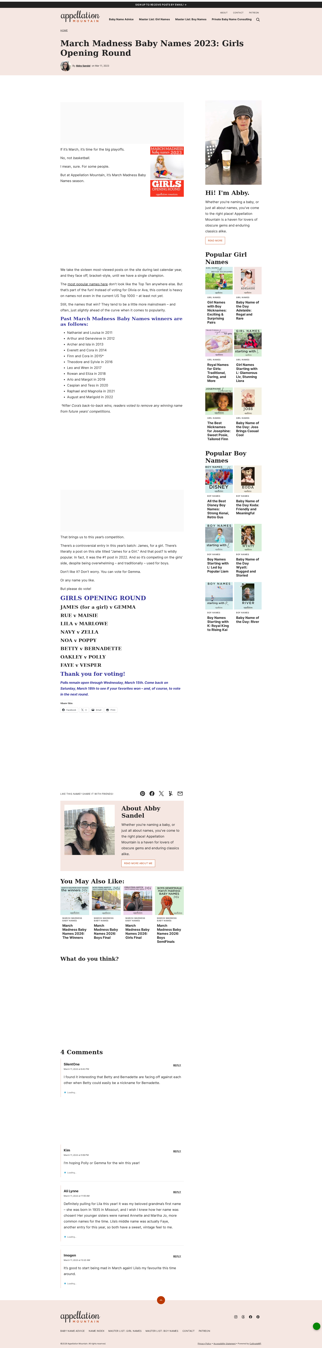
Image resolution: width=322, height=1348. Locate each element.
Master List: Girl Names (154, 19)
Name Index (96, 1330)
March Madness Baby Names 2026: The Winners (74, 932)
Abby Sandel (83, 65)
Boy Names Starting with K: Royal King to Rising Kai (218, 624)
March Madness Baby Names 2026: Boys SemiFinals (169, 934)
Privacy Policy (204, 1343)
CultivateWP (255, 1343)
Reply (177, 1065)
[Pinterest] (258, 1317)
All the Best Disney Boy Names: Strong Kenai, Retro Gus (218, 509)
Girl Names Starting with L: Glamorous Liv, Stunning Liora (246, 373)
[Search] (258, 19)
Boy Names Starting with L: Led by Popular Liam (218, 565)
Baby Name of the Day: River (247, 620)
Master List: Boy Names (190, 19)
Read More (215, 240)
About (224, 12)
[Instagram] (235, 1317)
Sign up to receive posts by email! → (161, 4)
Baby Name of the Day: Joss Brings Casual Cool (247, 429)
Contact (238, 12)
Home (64, 30)
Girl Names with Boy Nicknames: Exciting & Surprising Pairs (217, 312)
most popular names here (88, 284)
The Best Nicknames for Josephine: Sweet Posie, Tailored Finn (219, 431)
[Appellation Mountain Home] (80, 16)
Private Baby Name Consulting (232, 19)
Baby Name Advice (121, 19)
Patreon (254, 12)
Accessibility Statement (224, 1343)
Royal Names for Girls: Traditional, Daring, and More (218, 373)
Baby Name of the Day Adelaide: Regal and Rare (247, 310)
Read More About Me (138, 863)
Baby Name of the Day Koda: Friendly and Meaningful (247, 507)
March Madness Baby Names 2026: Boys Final (106, 932)
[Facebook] (250, 1317)
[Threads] (243, 1317)
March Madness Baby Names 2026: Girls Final (137, 932)
